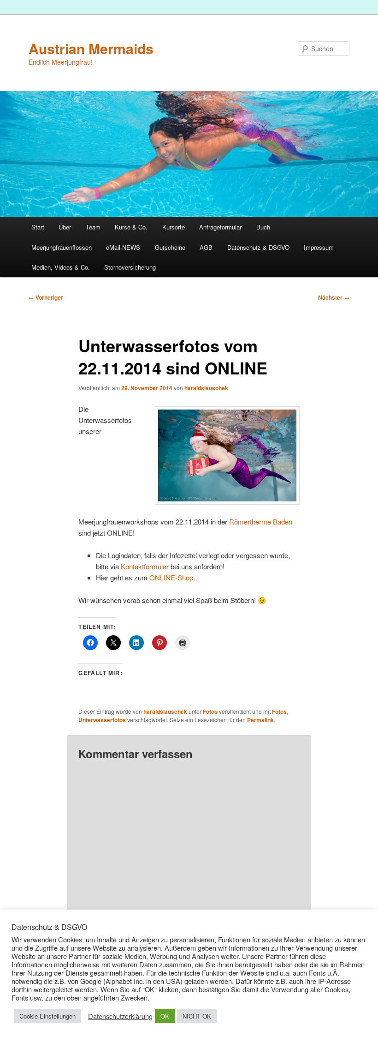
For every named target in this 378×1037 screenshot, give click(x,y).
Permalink (260, 720)
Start (37, 227)
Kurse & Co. (131, 227)
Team (93, 227)
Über (65, 227)
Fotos (210, 711)
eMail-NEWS (123, 247)
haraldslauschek (206, 388)
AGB (206, 247)
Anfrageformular (220, 227)
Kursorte (173, 227)
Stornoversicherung (130, 267)
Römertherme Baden (260, 521)
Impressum (319, 247)
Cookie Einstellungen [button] (47, 1016)
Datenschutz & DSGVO (258, 247)
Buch (263, 227)
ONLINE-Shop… (174, 577)
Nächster (333, 297)
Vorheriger (46, 297)
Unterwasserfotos (102, 720)
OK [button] (164, 1016)
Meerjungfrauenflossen (61, 247)
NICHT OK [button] (197, 1016)
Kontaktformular (145, 566)
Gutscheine (170, 247)
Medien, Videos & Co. (60, 267)
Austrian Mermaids (91, 48)
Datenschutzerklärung (120, 1016)
